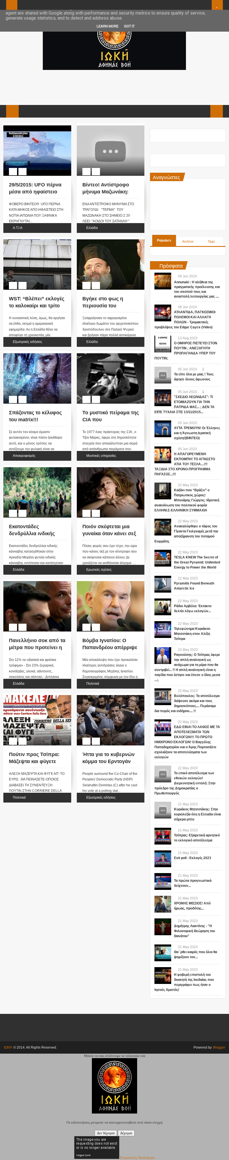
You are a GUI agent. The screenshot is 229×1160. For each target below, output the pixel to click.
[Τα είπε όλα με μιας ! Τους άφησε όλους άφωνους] (162, 375)
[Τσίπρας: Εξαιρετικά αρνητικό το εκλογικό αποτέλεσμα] (162, 836)
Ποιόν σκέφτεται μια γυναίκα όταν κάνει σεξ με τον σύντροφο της (109, 533)
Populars (164, 240)
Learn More (107, 26)
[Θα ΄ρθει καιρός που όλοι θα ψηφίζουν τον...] (162, 952)
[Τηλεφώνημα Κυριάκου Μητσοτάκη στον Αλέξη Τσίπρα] (162, 629)
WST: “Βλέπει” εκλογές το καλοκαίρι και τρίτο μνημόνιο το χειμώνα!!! (36, 305)
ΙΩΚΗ (8, 1047)
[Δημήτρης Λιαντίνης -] (162, 926)
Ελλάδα (92, 228)
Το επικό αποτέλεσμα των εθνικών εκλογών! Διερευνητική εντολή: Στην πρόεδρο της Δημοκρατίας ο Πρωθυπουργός (185, 783)
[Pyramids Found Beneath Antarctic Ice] (162, 584)
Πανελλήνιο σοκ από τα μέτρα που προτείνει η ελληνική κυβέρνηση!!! (37, 647)
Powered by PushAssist (137, 1158)
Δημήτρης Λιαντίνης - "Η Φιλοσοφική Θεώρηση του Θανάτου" (194, 931)
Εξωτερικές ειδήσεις (27, 342)
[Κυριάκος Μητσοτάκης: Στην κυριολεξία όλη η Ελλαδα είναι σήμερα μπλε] (162, 810)
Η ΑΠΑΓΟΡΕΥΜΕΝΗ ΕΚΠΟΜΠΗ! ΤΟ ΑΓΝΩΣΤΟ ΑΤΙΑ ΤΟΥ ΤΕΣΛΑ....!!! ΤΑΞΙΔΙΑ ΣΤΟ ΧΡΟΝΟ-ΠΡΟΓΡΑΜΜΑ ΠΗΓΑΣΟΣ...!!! (184, 464)
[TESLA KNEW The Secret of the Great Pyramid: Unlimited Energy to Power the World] (162, 558)
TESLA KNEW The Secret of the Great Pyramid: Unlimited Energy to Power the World (197, 562)
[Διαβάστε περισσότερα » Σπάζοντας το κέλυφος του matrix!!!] (32, 354)
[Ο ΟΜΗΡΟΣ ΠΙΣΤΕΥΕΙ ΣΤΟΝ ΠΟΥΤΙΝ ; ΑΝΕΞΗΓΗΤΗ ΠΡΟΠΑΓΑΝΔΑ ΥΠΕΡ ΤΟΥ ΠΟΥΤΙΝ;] (162, 344)
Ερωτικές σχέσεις (99, 570)
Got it (129, 26)
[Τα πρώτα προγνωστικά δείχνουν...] (162, 881)
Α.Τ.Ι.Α (17, 228)
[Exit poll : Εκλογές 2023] (162, 858)
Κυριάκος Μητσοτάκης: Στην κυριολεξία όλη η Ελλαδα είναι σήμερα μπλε (197, 814)
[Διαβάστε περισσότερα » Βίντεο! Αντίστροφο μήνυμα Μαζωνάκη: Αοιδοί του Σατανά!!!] (105, 126)
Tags (211, 242)
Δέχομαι (126, 1133)
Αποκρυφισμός (24, 456)
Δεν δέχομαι (106, 1133)
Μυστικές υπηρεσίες (101, 456)
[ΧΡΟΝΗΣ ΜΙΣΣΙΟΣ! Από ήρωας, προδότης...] (162, 904)
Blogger (219, 1047)
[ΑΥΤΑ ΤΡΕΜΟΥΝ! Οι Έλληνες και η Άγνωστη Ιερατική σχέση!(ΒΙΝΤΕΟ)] (162, 428)
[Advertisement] (114, 86)
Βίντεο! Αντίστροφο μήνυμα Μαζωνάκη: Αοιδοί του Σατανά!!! (106, 192)
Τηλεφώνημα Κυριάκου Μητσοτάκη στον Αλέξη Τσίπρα (192, 634)
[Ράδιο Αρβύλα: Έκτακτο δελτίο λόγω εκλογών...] (162, 606)
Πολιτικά (92, 684)
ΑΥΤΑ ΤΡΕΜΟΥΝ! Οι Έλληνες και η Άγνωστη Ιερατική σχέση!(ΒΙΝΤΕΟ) (197, 433)
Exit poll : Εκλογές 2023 (192, 858)
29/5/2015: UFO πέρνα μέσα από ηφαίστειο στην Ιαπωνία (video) (35, 192)
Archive (188, 242)
